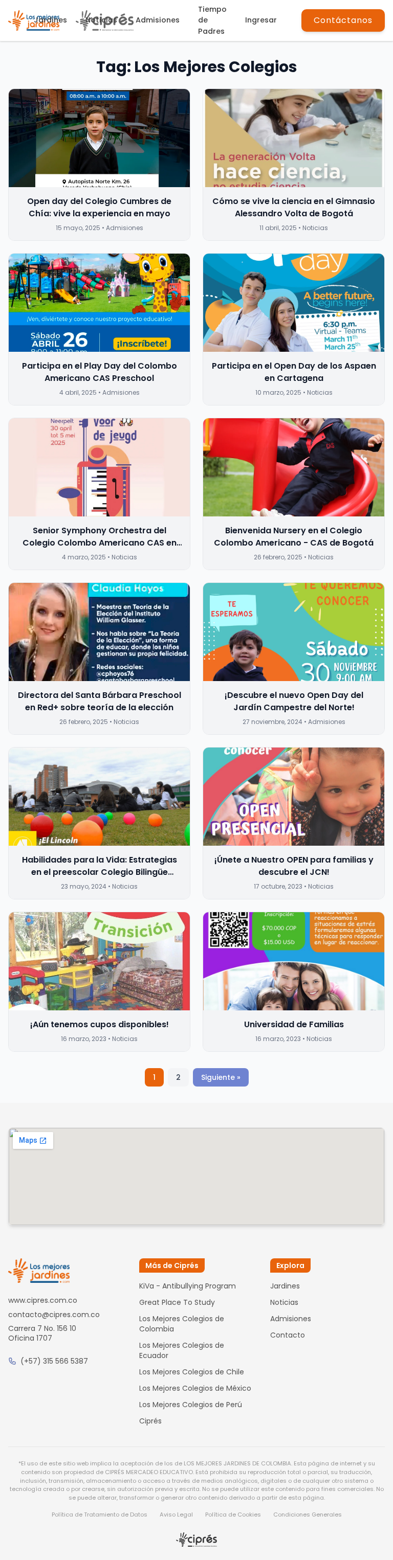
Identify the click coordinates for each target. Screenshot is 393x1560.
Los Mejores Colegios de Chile (191, 1372)
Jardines (50, 20)
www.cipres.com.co (42, 1300)
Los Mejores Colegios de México (195, 1388)
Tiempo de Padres (212, 20)
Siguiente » (221, 1077)
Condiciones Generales (307, 1514)
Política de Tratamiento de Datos (99, 1514)
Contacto (287, 1335)
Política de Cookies (233, 1514)
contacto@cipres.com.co (54, 1314)
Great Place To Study (177, 1302)
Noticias (101, 20)
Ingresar (261, 20)
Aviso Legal (176, 1514)
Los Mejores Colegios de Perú (190, 1404)
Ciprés (150, 1421)
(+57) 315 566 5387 (54, 1361)
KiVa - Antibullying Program (187, 1286)
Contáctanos (343, 20)
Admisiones (158, 20)
